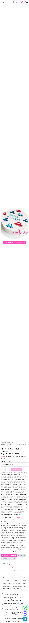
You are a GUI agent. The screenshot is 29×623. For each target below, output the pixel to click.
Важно (12, 558)
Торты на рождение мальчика (10, 545)
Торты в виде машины (17, 527)
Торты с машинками (7, 549)
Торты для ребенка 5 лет (8, 530)
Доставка (21, 555)
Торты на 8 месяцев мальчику (15, 535)
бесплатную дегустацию (16, 518)
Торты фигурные (19, 549)
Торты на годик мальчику (8, 537)
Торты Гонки (10, 444)
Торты (9, 442)
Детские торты (13, 523)
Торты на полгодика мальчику (16, 543)
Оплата (4, 558)
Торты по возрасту (19, 547)
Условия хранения (9, 555)
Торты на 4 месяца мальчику (15, 532)
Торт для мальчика (11, 525)
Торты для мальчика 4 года (17, 528)
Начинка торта (6, 461)
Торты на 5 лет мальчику (8, 533)
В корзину (16, 469)
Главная (3, 442)
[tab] (9, 555)
